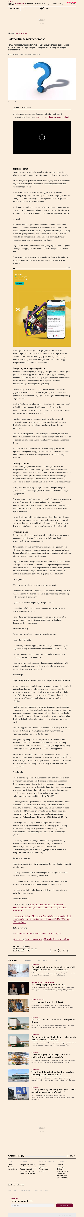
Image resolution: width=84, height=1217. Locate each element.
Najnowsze (42, 960)
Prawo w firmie (21, 33)
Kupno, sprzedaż (56, 933)
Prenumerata (43, 1169)
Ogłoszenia (43, 1167)
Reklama (42, 1165)
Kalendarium (25, 1190)
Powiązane (12, 960)
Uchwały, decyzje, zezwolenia (56, 939)
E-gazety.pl (60, 1167)
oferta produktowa (41, 1190)
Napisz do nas (13, 1169)
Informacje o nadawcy (28, 1171)
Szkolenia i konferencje (16, 1185)
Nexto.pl (59, 1169)
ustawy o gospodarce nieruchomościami (52, 116)
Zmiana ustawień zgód (28, 1167)
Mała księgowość (62, 1171)
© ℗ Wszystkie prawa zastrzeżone (25, 949)
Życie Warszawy (62, 1178)
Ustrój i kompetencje (33, 939)
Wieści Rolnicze (62, 1175)
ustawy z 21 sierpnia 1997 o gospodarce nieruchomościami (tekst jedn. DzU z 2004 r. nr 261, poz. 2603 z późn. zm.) (40, 907)
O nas (10, 1165)
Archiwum (42, 1171)
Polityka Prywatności (27, 1165)
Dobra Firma (19, 933)
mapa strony (12, 1190)
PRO (47, 9)
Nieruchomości (40, 933)
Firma (29, 933)
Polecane (27, 960)
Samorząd (18, 939)
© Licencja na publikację (21, 947)
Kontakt (10, 1167)
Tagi (55, 960)
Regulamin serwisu (26, 1169)
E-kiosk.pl (60, 1165)
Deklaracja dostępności (28, 1173)
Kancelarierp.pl (62, 1173)
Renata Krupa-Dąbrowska (22, 107)
